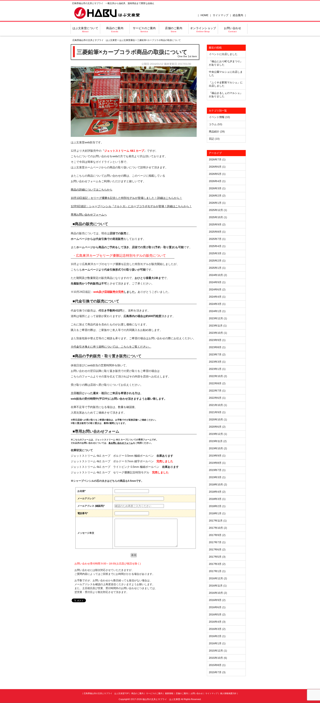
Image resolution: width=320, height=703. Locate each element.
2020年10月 (216, 419)
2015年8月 (215, 665)
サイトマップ (220, 15)
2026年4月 (215, 181)
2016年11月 (216, 585)
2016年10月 (216, 592)
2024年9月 (215, 282)
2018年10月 (216, 484)
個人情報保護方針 (228, 693)
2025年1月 (215, 267)
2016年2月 (215, 636)
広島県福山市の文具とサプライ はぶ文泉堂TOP (106, 693)
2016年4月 (215, 621)
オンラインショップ (203, 29)
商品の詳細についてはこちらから (91, 189)
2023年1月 (215, 368)
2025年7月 (215, 238)
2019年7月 (215, 470)
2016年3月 (215, 628)
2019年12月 (216, 433)
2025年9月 (215, 224)
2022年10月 (216, 376)
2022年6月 (215, 397)
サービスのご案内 (144, 29)
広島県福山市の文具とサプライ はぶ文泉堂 (94, 40)
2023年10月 (216, 332)
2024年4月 (215, 296)
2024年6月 (215, 289)
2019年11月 (216, 441)
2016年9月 (215, 600)
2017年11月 (216, 520)
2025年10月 (216, 217)
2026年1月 (215, 202)
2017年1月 (215, 571)
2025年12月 (216, 210)
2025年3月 (215, 253)
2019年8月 (215, 462)
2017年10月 (216, 527)
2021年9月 (215, 412)
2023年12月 (216, 318)
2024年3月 (215, 303)
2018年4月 (215, 491)
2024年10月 (216, 275)
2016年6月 (215, 607)
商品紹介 (214, 131)
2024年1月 (215, 311)
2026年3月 (215, 188)
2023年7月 (215, 354)
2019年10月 (216, 448)
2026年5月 (215, 173)
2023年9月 (215, 340)
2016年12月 (216, 578)
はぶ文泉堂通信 (127, 40)
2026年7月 (215, 159)
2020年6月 (215, 426)
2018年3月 (215, 498)
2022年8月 (215, 383)
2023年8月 (215, 347)
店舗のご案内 (173, 29)
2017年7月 (215, 542)
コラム (213, 124)
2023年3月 (215, 361)
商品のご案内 (114, 29)
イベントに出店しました (223, 54)
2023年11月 (216, 325)
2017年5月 (215, 556)
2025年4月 (215, 246)
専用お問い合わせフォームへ (89, 214)
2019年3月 (215, 477)
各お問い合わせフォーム (121, 443)
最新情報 (169, 693)
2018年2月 (215, 506)
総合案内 (238, 15)
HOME (204, 15)
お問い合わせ (232, 29)
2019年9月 (215, 455)
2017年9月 (215, 535)
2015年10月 (216, 657)
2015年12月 (216, 650)
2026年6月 (215, 166)
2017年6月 (215, 549)
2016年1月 (215, 643)
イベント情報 (216, 117)
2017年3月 (215, 563)
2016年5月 (215, 614)
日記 (211, 138)
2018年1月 (215, 513)
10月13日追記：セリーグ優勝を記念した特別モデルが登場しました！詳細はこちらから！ (126, 197)
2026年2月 (215, 195)
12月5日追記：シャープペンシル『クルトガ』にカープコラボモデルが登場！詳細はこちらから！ (131, 206)
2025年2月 (215, 260)
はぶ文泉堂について (85, 29)
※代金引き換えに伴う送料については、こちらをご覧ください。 (111, 346)
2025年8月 (215, 231)
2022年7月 (215, 390)
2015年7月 (215, 672)
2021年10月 (216, 405)
